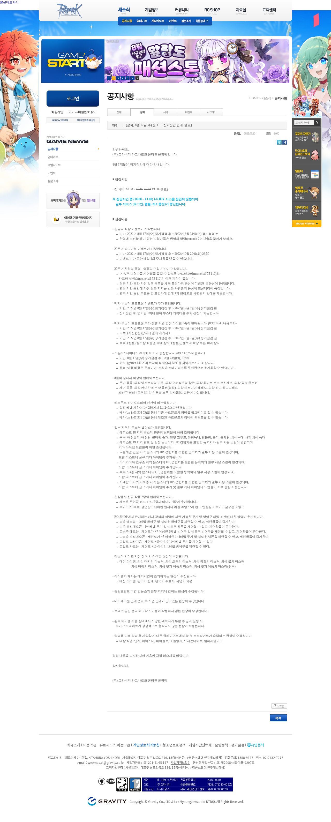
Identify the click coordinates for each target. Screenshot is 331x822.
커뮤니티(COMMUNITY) (182, 11)
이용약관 (89, 745)
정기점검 (237, 745)
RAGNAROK (69, 11)
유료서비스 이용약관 (115, 745)
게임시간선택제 (200, 745)
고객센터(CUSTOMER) (269, 11)
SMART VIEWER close (307, 224)
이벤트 (173, 21)
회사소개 (73, 745)
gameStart (72, 56)
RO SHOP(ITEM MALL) (212, 11)
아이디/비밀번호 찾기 (82, 112)
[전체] (119, 112)
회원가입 (57, 112)
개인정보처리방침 (146, 745)
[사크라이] (211, 112)
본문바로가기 (20, 14)
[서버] (165, 112)
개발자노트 (158, 21)
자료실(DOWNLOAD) (241, 11)
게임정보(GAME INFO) (152, 11)
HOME (254, 98)
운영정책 (221, 745)
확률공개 (203, 21)
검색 (317, 122)
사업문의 (257, 745)
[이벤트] (188, 112)
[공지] (142, 112)
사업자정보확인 (180, 762)
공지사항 (126, 21)
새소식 (266, 98)
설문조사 (186, 21)
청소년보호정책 (173, 745)
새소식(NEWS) (124, 11)
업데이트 (141, 21)
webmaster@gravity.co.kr (106, 762)
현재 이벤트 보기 (137, 78)
